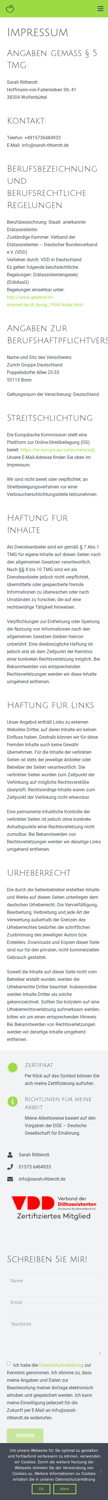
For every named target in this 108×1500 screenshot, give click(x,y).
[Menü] (100, 8)
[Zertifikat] (16, 1074)
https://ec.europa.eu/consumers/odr (57, 450)
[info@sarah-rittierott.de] (13, 1179)
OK (41, 1488)
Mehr (64, 1488)
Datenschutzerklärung (61, 1365)
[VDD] (54, 1208)
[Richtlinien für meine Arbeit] (16, 1117)
